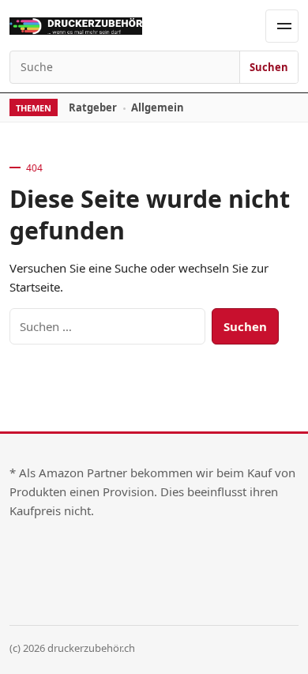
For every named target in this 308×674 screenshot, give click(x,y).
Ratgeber (93, 107)
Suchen (269, 67)
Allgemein (157, 107)
